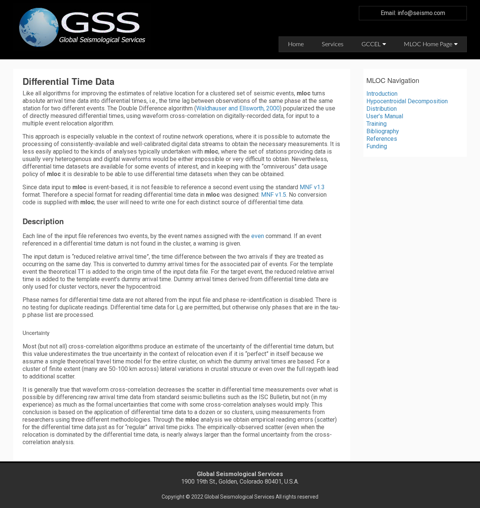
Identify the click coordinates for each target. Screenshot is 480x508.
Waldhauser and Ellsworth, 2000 (238, 108)
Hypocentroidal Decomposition (407, 101)
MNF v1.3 (312, 187)
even (257, 236)
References (381, 138)
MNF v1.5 (273, 194)
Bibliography (382, 131)
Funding (376, 146)
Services (333, 44)
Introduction (382, 93)
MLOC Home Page (428, 44)
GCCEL (371, 44)
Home (296, 44)
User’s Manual (384, 116)
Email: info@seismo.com (413, 13)
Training (376, 123)
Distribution (381, 108)
